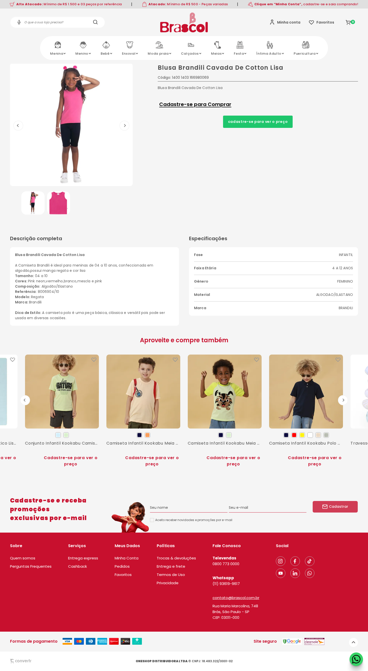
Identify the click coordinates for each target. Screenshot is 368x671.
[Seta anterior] (18, 126)
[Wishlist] (321, 22)
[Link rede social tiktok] (309, 561)
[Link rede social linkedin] (295, 573)
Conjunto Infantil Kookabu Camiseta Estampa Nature (62, 443)
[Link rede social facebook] (295, 561)
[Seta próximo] (124, 126)
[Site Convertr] (32, 661)
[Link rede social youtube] (280, 573)
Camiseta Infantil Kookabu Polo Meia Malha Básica (306, 443)
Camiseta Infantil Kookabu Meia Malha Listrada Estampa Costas (143, 443)
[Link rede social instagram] (280, 561)
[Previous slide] (25, 400)
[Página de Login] (285, 22)
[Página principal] (184, 22)
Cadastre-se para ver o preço (258, 121)
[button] (33, 203)
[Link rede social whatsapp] (309, 573)
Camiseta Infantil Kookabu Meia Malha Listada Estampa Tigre (225, 443)
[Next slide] (343, 400)
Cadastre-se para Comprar (195, 104)
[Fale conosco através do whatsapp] (356, 659)
